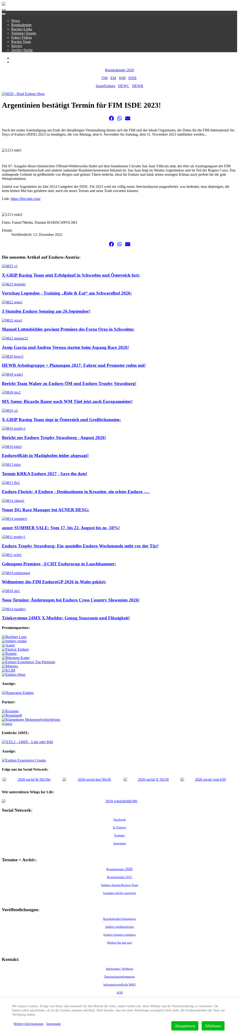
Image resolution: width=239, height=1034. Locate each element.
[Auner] (8, 645)
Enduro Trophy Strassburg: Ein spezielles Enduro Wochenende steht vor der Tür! (80, 545)
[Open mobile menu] (4, 9)
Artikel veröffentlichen (119, 926)
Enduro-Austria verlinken (119, 934)
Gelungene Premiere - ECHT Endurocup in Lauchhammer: (59, 563)
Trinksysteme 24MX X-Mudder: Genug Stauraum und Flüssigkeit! (66, 617)
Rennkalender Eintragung (119, 919)
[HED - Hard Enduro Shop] (23, 94)
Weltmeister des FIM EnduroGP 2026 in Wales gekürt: (54, 581)
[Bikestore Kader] (16, 658)
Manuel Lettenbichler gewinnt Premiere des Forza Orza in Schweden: (68, 329)
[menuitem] (15, 21)
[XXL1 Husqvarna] (18, 693)
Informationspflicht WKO (119, 984)
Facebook (119, 819)
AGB (119, 992)
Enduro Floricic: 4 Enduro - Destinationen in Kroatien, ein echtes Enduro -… (76, 491)
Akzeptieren (185, 1026)
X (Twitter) (119, 827)
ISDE (132, 78)
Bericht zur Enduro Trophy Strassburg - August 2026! (54, 437)
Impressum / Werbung (119, 968)
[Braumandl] (12, 715)
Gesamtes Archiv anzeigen (119, 893)
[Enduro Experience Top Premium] (28, 662)
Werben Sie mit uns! (119, 942)
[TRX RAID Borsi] (7, 724)
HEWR (137, 86)
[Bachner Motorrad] (14, 637)
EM (113, 78)
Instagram (119, 843)
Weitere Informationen (28, 1024)
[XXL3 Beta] (24, 760)
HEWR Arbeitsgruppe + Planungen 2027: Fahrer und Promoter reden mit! (74, 365)
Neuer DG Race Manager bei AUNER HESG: (45, 509)
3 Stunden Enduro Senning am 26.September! (46, 311)
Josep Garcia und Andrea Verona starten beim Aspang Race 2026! (65, 347)
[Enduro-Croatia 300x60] (14, 641)
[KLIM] (8, 670)
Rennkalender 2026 (119, 70)
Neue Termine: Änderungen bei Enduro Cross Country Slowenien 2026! (71, 600)
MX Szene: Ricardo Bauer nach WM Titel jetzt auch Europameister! (67, 401)
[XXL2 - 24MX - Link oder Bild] (27, 742)
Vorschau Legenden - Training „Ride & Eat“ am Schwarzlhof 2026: (67, 293)
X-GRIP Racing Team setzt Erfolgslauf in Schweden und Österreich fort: (71, 275)
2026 (119, 869)
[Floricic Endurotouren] (15, 649)
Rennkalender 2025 (119, 877)
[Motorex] (10, 666)
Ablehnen (213, 1026)
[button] (111, 118)
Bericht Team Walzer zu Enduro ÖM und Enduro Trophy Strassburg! (69, 383)
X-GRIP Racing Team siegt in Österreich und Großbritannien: (61, 419)
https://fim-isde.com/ (26, 199)
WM (122, 78)
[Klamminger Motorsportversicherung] (31, 719)
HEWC (123, 86)
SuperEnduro (105, 86)
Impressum (53, 1024)
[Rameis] (9, 654)
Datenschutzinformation (119, 976)
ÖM (105, 78)
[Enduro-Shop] (13, 675)
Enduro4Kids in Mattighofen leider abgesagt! (45, 455)
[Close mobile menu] (4, 14)
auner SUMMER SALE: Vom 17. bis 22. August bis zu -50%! (61, 527)
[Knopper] (10, 711)
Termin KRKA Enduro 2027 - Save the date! (44, 473)
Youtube (119, 835)
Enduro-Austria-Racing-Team (119, 885)
